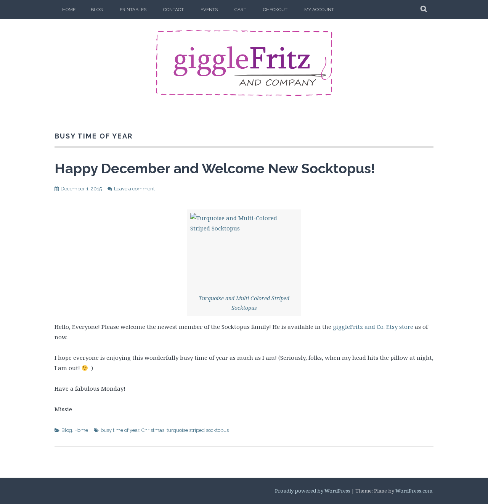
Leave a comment (134, 189)
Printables (133, 9)
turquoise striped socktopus (198, 430)
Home (68, 9)
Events (209, 9)
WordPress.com (413, 490)
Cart (240, 9)
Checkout (275, 9)
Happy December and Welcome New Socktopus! (215, 168)
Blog (97, 9)
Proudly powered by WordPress (312, 490)
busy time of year (120, 430)
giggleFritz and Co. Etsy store (373, 326)
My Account (319, 9)
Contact (173, 9)
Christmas (152, 430)
